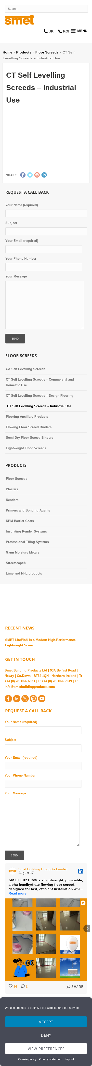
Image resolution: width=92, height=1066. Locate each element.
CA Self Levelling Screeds (25, 369)
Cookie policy (27, 1059)
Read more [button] (17, 893)
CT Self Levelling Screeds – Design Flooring (39, 395)
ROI (66, 31)
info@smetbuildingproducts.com (30, 687)
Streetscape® (16, 563)
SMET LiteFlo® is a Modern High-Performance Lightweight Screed (40, 642)
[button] (5, 928)
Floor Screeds (47, 52)
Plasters (12, 489)
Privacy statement (50, 1059)
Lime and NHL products (24, 573)
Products (23, 52)
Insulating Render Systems (26, 531)
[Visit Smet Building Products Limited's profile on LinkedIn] (13, 871)
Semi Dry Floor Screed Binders (29, 437)
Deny (46, 1035)
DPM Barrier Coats (20, 521)
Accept (46, 1021)
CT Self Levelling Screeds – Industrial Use (39, 406)
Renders (12, 500)
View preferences (46, 1048)
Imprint (69, 1059)
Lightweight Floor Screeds (26, 448)
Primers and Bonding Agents (28, 510)
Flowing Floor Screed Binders (29, 427)
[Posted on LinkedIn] (81, 871)
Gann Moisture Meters (22, 552)
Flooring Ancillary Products (27, 416)
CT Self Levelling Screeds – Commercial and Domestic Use (40, 382)
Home (7, 52)
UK (51, 31)
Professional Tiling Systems (27, 542)
